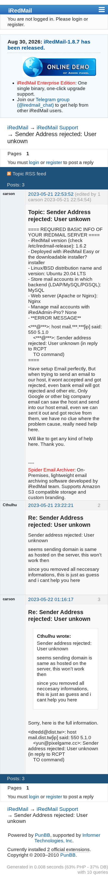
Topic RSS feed (29, 173)
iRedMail (20, 10)
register (54, 162)
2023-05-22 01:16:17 (51, 599)
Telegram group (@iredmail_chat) (43, 102)
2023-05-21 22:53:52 (51, 194)
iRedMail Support (57, 127)
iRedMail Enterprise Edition (46, 83)
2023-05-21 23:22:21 (51, 505)
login (34, 162)
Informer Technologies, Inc (67, 837)
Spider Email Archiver (51, 469)
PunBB (42, 835)
